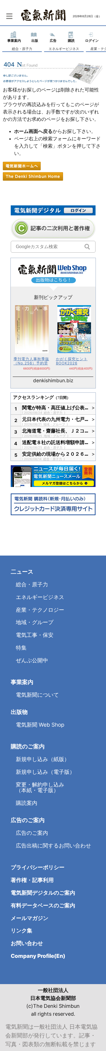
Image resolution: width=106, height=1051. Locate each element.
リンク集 (21, 930)
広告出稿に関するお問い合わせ (53, 845)
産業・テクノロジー (40, 610)
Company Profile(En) (38, 956)
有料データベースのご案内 (43, 905)
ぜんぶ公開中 (32, 660)
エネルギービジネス (64, 49)
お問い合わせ (27, 943)
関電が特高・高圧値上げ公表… (55, 407)
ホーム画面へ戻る (33, 131)
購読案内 (26, 803)
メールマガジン (29, 918)
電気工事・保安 (34, 635)
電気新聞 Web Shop (40, 725)
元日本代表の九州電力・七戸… (55, 419)
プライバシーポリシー (37, 867)
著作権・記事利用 (32, 880)
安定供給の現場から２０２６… (55, 454)
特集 (21, 647)
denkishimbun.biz (53, 380)
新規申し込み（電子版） (45, 772)
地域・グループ (54, 424)
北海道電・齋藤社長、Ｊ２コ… (55, 431)
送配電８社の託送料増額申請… (55, 442)
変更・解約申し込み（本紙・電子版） (40, 787)
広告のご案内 (32, 833)
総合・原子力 (22, 49)
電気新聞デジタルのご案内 (43, 893)
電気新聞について (37, 695)
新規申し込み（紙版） (43, 759)
